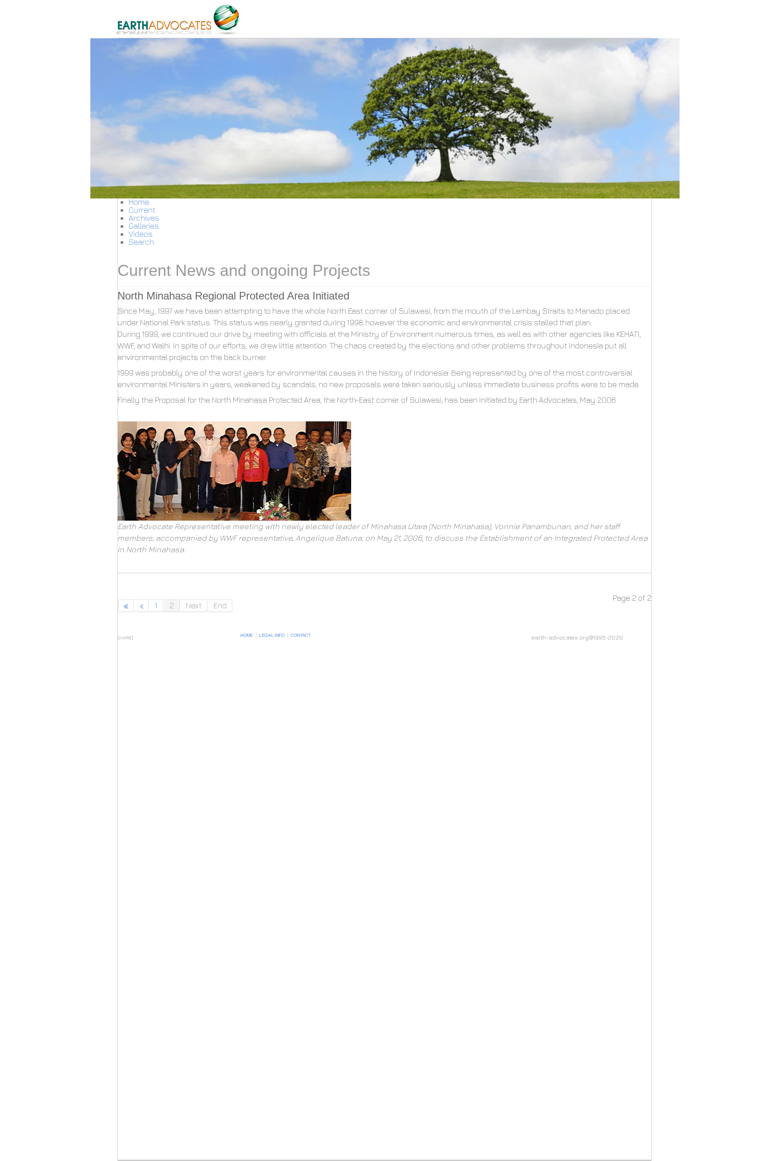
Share (124, 637)
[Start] (126, 605)
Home (246, 635)
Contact (301, 635)
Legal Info (272, 635)
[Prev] (142, 605)
